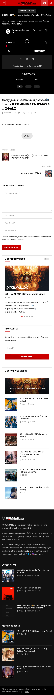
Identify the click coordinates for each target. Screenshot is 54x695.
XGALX (27, 692)
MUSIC (13, 21)
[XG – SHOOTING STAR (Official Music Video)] (11, 422)
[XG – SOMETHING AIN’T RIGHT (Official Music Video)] (11, 475)
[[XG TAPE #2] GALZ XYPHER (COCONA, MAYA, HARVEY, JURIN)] (11, 457)
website (25, 551)
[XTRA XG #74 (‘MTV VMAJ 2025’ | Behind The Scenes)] (8, 654)
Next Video (47, 166)
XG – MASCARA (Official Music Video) (33, 435)
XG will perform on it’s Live (29, 588)
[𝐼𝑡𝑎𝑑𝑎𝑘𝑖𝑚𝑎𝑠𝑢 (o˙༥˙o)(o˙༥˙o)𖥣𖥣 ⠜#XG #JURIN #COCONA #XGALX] (5, 157)
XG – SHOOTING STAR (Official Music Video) (33, 417)
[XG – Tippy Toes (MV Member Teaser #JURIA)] (8, 672)
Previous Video (8, 150)
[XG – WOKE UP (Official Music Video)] (27, 386)
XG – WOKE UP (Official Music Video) (25, 294)
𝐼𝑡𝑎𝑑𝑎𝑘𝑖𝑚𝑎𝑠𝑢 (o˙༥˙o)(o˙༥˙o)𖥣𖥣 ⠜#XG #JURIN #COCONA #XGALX (29, 156)
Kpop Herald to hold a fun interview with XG (27, 15)
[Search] (51, 3)
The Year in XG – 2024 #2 (31, 173)
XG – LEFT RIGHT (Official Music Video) (34, 399)
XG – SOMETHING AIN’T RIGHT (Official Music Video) (33, 470)
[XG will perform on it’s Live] (8, 593)
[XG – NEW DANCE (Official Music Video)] (11, 493)
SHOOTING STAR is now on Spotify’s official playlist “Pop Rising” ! (34, 606)
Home (4, 21)
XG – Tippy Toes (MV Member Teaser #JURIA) (34, 667)
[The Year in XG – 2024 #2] (48, 173)
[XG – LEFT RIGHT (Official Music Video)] (11, 404)
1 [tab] (22, 316)
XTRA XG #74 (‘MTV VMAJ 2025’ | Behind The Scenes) (32, 649)
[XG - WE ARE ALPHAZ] (27, 3)
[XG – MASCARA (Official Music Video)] (11, 439)
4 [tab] (29, 316)
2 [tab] (24, 316)
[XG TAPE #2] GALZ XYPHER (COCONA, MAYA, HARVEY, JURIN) (32, 454)
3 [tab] (27, 316)
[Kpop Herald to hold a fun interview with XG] (8, 576)
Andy (24, 404)
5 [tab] (32, 316)
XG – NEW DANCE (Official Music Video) (34, 488)
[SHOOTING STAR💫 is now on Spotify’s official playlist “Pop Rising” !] (8, 611)
